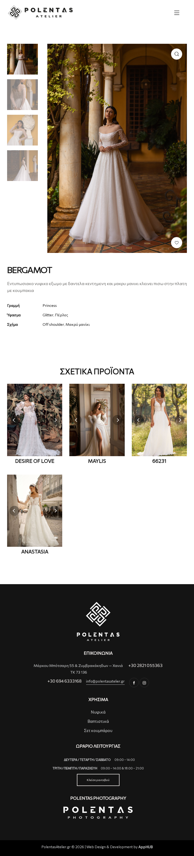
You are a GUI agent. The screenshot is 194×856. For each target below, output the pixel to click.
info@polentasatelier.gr (105, 681)
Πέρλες (61, 315)
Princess (50, 305)
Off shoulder (53, 324)
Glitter (48, 315)
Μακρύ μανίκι (78, 324)
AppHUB (145, 847)
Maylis (97, 461)
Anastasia (34, 551)
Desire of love (34, 461)
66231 (159, 461)
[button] (176, 242)
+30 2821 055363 (145, 665)
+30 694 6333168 (64, 681)
